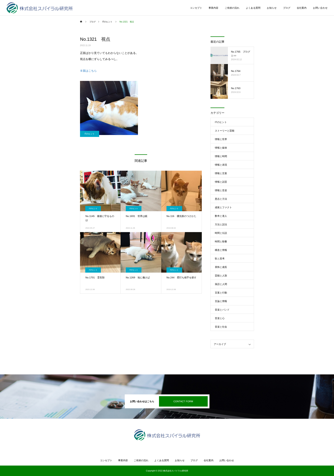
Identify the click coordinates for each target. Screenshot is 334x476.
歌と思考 (220, 258)
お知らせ (272, 7)
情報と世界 (221, 139)
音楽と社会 (221, 326)
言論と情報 (221, 301)
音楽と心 (220, 318)
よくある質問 (253, 7)
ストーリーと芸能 (224, 130)
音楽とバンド (222, 309)
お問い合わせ (320, 7)
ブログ (286, 7)
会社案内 (302, 7)
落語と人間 (221, 284)
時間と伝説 (221, 233)
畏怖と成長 (221, 267)
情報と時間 (221, 156)
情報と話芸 (221, 181)
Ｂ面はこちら (88, 70)
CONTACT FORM (183, 401)
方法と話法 (221, 224)
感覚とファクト (223, 207)
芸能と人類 (221, 275)
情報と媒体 (221, 147)
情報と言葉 (221, 173)
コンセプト (196, 7)
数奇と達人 (221, 216)
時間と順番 (221, 241)
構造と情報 (221, 250)
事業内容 (213, 7)
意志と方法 (221, 198)
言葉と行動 (221, 292)
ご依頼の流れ (232, 7)
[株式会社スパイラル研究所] (39, 8)
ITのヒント (90, 134)
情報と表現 (221, 164)
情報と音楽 (221, 190)
